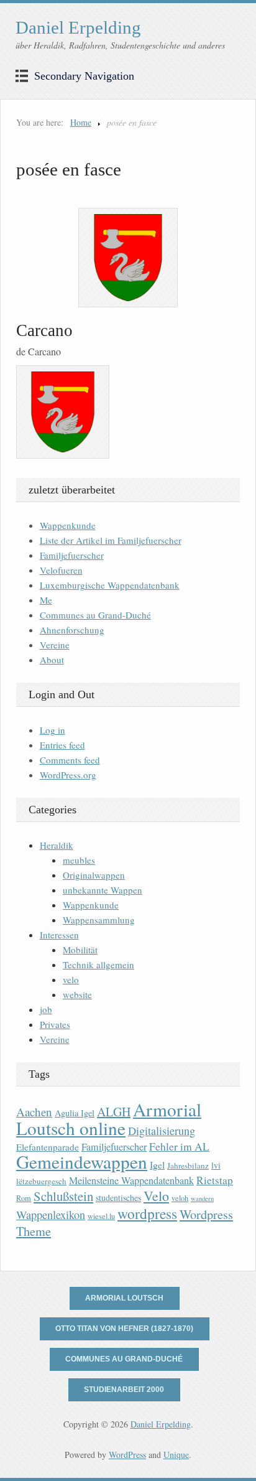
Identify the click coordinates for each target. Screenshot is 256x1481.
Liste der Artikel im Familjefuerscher (110, 540)
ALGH (113, 1111)
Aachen (34, 1111)
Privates (55, 1024)
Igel (157, 1164)
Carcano (44, 330)
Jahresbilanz (188, 1165)
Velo (156, 1196)
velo (71, 979)
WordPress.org (68, 775)
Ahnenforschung (72, 630)
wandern (202, 1198)
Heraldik (56, 845)
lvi (216, 1165)
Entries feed (62, 745)
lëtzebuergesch (41, 1181)
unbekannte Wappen (102, 890)
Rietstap (214, 1180)
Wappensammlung (99, 919)
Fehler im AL (179, 1146)
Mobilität (80, 949)
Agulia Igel (74, 1113)
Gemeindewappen (81, 1161)
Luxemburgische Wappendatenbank (110, 585)
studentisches (118, 1197)
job (46, 1009)
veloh (179, 1198)
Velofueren (61, 570)
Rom (23, 1198)
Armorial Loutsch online (108, 1118)
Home (80, 122)
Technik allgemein (98, 964)
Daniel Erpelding (78, 27)
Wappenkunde (68, 525)
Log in (52, 730)
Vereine (55, 644)
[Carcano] (128, 257)
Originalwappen (94, 875)
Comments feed (70, 760)
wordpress (147, 1213)
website (77, 994)
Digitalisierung (161, 1130)
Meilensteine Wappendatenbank (131, 1180)
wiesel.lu (101, 1216)
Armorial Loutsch (124, 1298)
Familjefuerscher (72, 555)
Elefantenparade (47, 1147)
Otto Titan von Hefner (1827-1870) (124, 1328)
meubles (79, 860)
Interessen (59, 934)
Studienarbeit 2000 (124, 1389)
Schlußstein (63, 1196)
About (52, 659)
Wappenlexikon (50, 1214)
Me (46, 600)
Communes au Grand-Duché (95, 615)
